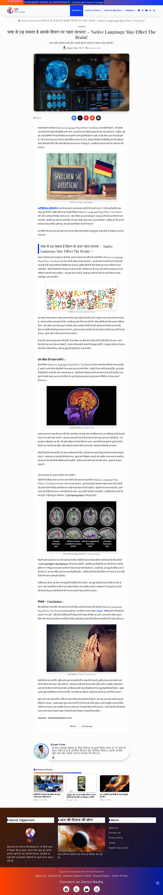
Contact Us (115, 833)
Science (76, 10)
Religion (130, 10)
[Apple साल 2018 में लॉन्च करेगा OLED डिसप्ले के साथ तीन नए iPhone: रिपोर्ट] (81, 783)
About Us (113, 828)
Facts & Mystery (112, 10)
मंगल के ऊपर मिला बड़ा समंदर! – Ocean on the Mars (48, 2)
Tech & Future (92, 10)
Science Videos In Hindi (77, 875)
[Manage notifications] (158, 883)
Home (24, 20)
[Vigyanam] (16, 10)
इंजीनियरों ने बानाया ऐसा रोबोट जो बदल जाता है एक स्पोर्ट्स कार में (47, 795)
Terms (112, 843)
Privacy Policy (116, 838)
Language (88, 726)
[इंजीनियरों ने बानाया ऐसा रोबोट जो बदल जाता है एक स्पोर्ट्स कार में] (48, 783)
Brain (73, 726)
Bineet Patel (72, 48)
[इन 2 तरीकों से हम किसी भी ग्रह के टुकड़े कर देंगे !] (114, 783)
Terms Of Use (120, 875)
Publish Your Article (119, 848)
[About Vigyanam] (30, 835)
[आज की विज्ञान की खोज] (81, 838)
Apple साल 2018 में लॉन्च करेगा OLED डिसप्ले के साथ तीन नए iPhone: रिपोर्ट (81, 795)
